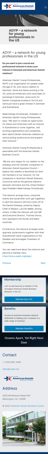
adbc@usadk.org (10, 369)
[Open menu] (45, 7)
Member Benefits (24, 328)
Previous (6, 263)
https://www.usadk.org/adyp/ (16, 256)
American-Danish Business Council (27, 406)
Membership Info (24, 299)
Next (43, 263)
